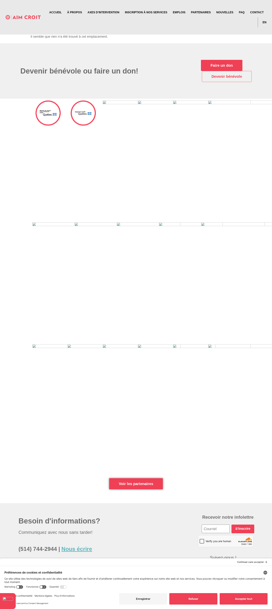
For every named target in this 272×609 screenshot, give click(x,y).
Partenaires (201, 12)
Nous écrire (76, 549)
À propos (74, 12)
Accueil (55, 12)
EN (264, 22)
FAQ (242, 12)
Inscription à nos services (146, 12)
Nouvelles (224, 12)
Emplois (179, 12)
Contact (257, 12)
